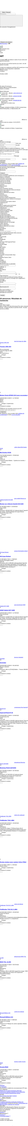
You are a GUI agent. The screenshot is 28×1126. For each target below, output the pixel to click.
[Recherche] (11, 20)
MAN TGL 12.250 (5, 962)
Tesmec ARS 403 (5, 346)
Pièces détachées (20, 1092)
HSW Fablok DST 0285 (7, 610)
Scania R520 (4, 1067)
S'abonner (3, 412)
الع (1, 1099)
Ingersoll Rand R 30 (6, 712)
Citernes (2, 1093)
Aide (10, 1095)
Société (18, 145)
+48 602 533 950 (17, 96)
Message (16, 156)
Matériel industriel (11, 1092)
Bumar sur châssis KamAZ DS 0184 (11, 504)
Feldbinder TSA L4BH (7, 820)
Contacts (14, 1095)
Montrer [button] (11, 93)
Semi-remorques (12, 1090)
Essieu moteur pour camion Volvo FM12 (13, 862)
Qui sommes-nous (4, 1095)
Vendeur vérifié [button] (4, 74)
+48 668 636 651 (17, 100)
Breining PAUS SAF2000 (8, 768)
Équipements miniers (14, 1093)
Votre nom (18, 143)
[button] (14, 34)
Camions (7, 1093)
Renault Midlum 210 (6, 1017)
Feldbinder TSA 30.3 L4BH (8, 909)
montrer (2, 295)
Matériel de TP (4, 1090)
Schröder (3, 662)
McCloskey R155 (5, 452)
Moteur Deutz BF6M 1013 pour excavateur (14, 395)
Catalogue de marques (13, 1104)
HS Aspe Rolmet (5, 556)
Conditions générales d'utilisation (8, 1102)
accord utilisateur (15, 165)
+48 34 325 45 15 (17, 93)
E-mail (17, 152)
